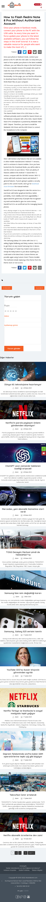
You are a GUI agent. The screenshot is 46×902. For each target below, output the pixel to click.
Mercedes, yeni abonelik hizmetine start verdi (23, 510)
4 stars (13, 310)
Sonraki (39, 288)
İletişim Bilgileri (37, 870)
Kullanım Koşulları (10, 870)
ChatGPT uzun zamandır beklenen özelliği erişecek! (23, 467)
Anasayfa (4, 11)
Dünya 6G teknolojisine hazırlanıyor (23, 384)
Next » (31, 853)
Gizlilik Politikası (24, 870)
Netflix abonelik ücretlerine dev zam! (23, 835)
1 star (5, 310)
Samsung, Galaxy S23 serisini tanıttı (23, 631)
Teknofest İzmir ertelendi (23, 795)
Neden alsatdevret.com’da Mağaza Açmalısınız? (23, 868)
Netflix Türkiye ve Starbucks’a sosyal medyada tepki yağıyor (23, 712)
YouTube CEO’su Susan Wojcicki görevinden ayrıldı (23, 671)
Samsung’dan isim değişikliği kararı (23, 593)
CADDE (26, 891)
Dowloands (13, 11)
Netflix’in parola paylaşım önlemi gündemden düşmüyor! (23, 424)
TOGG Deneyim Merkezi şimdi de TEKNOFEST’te (23, 553)
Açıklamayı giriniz (11, 325)
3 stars (10, 310)
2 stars (8, 310)
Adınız (6, 316)
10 (25, 853)
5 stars (16, 310)
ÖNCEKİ (7, 288)
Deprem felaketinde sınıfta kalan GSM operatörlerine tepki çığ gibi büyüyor (23, 755)
